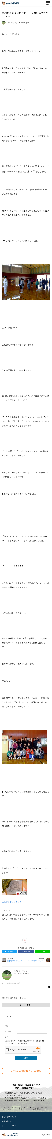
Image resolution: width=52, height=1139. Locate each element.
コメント (8, 1016)
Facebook (27, 951)
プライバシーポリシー (10, 1125)
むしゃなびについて (9, 1117)
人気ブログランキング (12, 901)
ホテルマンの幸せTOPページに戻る (26, 1071)
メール (8, 1031)
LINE (43, 951)
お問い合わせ (6, 1121)
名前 (7, 1025)
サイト (7, 1037)
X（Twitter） (10, 951)
